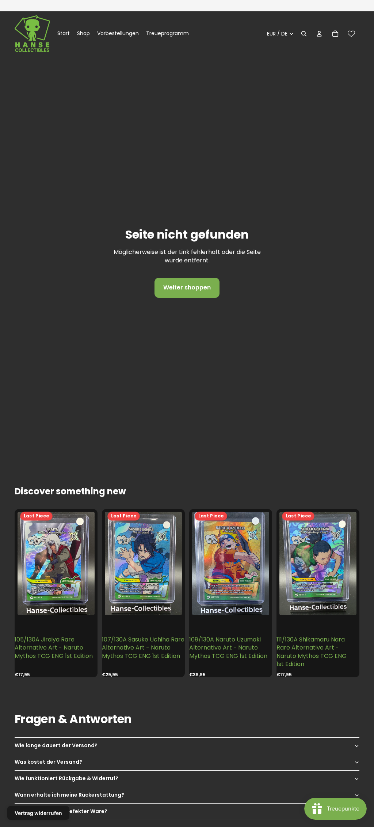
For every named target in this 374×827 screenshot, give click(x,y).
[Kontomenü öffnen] (319, 34)
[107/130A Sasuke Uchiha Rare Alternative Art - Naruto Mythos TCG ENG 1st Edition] (143, 563)
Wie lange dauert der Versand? (56, 745)
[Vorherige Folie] (23, 563)
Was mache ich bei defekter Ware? (61, 811)
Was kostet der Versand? (48, 762)
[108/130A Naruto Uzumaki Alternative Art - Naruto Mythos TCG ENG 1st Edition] (230, 563)
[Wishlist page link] (351, 34)
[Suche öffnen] (304, 34)
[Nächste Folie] (89, 563)
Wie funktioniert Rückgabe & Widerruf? (66, 778)
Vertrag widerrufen (38, 813)
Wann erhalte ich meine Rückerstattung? (69, 794)
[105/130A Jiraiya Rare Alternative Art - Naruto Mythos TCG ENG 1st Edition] (56, 563)
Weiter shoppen (187, 287)
